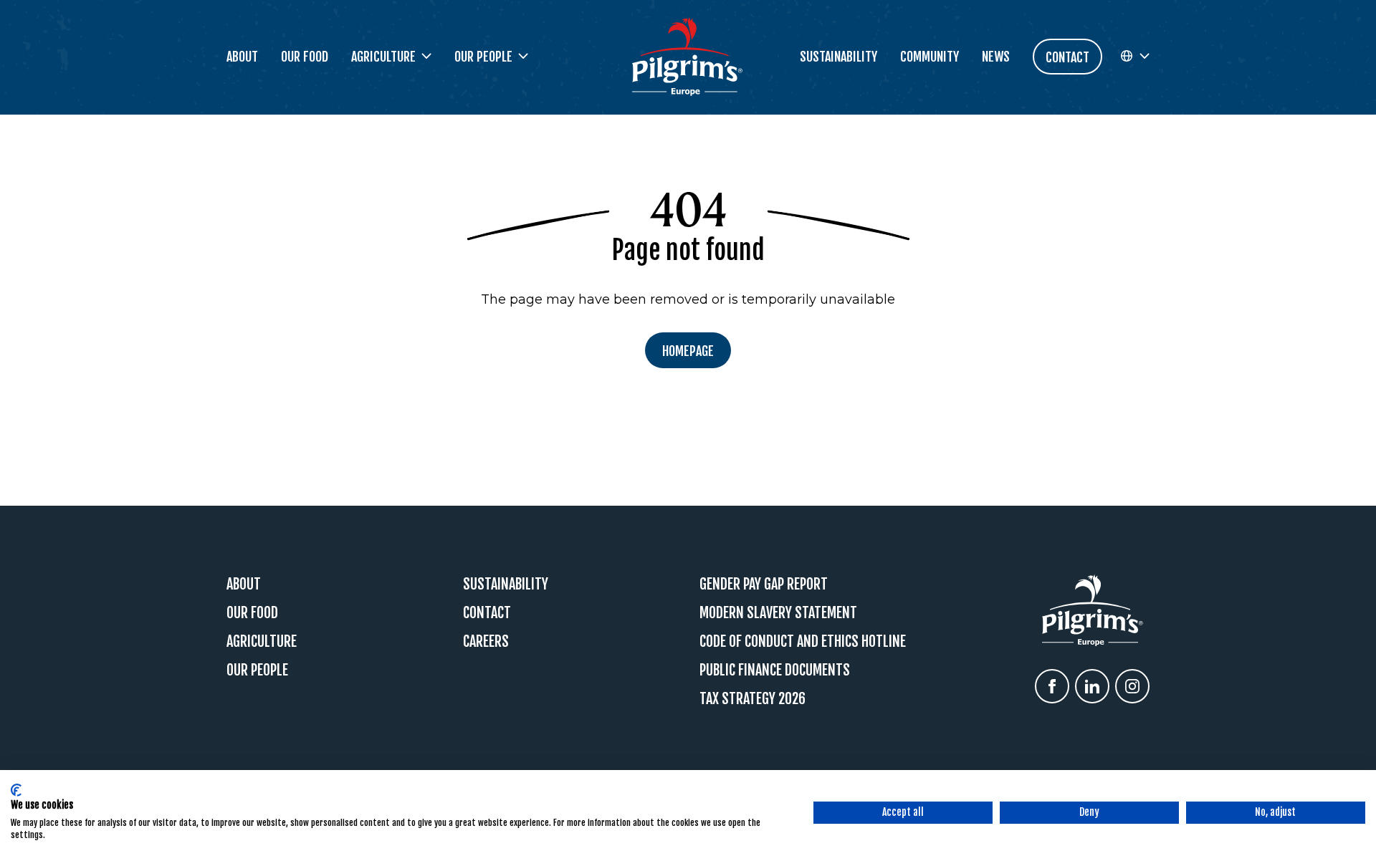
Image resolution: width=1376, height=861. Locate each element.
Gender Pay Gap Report (763, 584)
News (996, 56)
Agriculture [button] (383, 56)
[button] (1134, 56)
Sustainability (838, 56)
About (242, 56)
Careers (486, 641)
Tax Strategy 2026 (752, 699)
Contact (487, 613)
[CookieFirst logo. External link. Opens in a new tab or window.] (16, 790)
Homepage (688, 351)
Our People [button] (483, 56)
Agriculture (261, 641)
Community (929, 56)
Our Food (304, 56)
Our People (257, 670)
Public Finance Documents (774, 670)
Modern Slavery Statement (778, 613)
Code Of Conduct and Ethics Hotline (802, 641)
